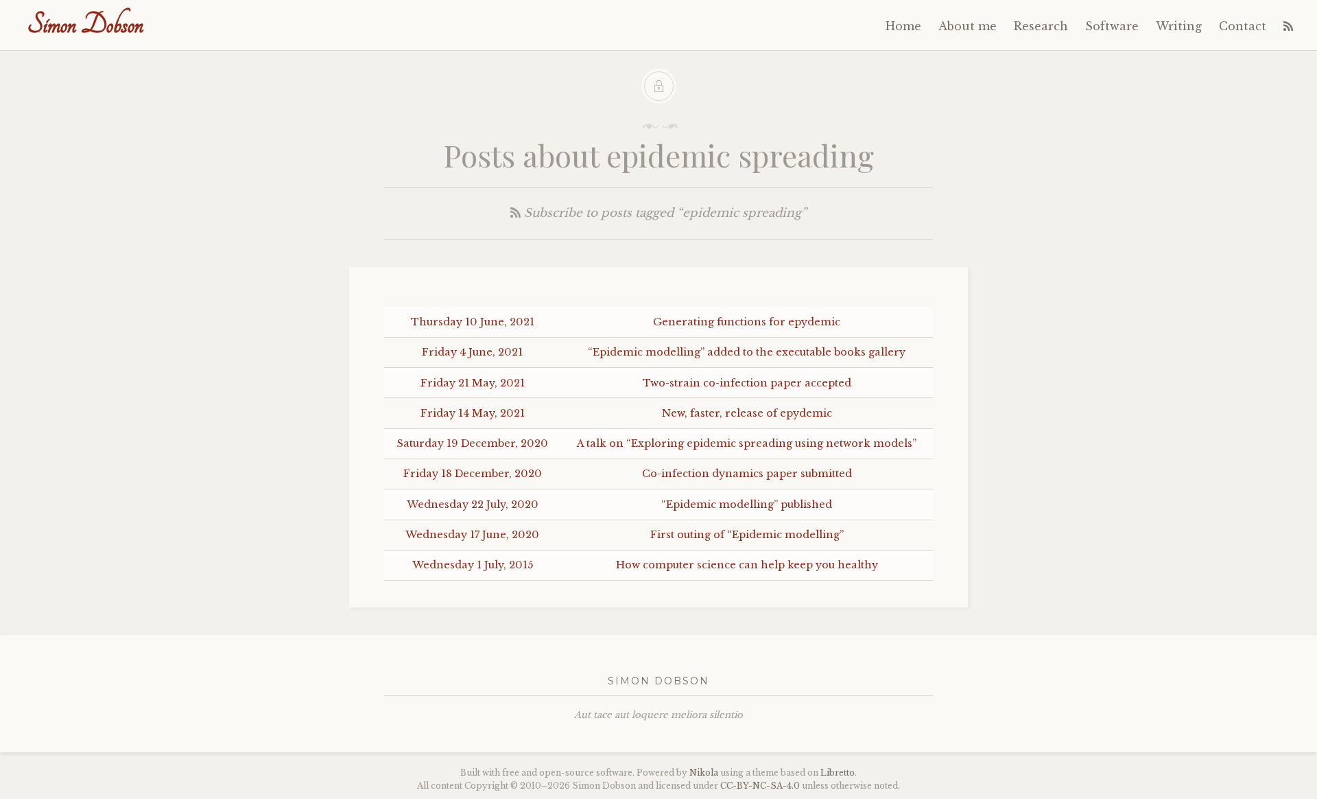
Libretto (837, 772)
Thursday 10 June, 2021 (472, 322)
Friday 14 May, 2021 (472, 413)
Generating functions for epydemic (746, 322)
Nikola (703, 772)
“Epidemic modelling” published (746, 504)
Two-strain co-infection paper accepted (747, 383)
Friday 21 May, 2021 (472, 383)
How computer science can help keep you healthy (747, 565)
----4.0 (760, 785)
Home (903, 26)
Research (1041, 26)
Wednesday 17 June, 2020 (472, 535)
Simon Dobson (85, 24)
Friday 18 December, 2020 (472, 473)
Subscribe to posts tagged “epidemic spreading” (664, 213)
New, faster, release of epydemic (747, 413)
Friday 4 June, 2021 (472, 352)
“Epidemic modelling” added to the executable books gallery (746, 352)
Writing (1179, 26)
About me (967, 26)
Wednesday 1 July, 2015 (472, 565)
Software (1112, 26)
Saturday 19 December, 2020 (472, 443)
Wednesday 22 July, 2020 (472, 504)
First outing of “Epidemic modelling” (747, 535)
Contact (1242, 26)
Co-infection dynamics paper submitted (747, 473)
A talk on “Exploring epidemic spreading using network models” (746, 443)
